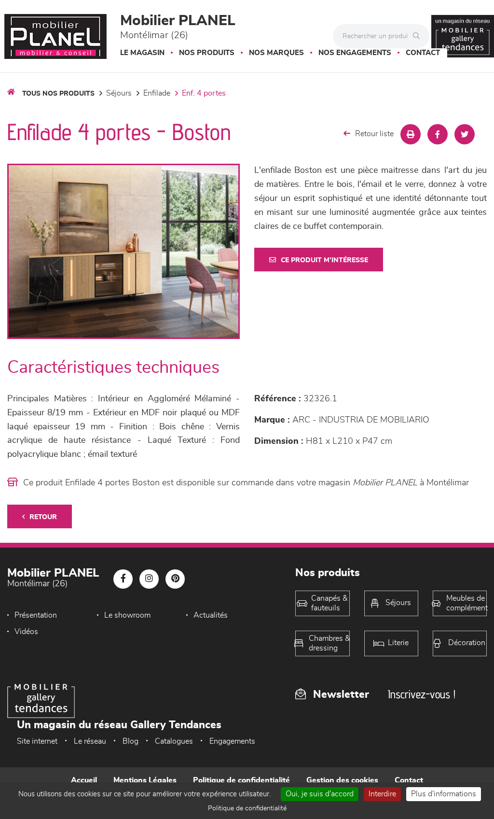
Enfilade (156, 93)
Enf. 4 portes (204, 93)
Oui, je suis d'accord (320, 794)
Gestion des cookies (342, 780)
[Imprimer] (410, 134)
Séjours (119, 93)
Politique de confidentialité (241, 780)
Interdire (382, 794)
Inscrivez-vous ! (421, 694)
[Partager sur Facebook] (437, 134)
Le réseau (90, 741)
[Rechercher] (418, 36)
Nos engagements (354, 52)
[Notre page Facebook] (123, 579)
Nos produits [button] (206, 52)
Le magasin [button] (142, 52)
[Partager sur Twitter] (464, 134)
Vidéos (26, 631)
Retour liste (374, 134)
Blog (130, 741)
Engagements (232, 741)
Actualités (210, 615)
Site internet (37, 741)
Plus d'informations (443, 794)
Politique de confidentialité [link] (247, 808)
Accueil (84, 780)
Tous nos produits (58, 93)
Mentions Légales (145, 780)
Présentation (35, 615)
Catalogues (174, 741)
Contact (423, 52)
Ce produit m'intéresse (324, 260)
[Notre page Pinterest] (175, 579)
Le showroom (127, 615)
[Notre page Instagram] (149, 579)
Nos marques (276, 52)
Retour (43, 517)
